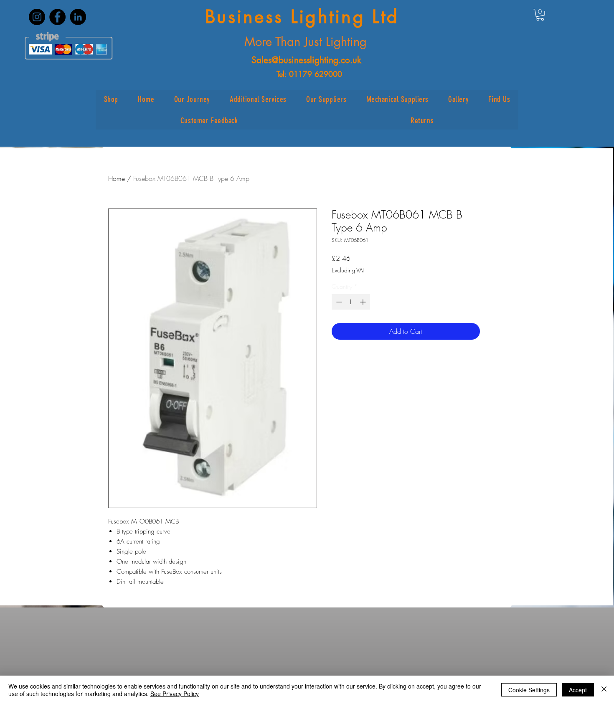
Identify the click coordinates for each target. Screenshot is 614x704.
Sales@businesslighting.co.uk (306, 60)
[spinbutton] (350, 302)
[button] (111, 99)
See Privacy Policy (174, 693)
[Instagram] (37, 17)
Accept (578, 690)
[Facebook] (57, 17)
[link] (540, 15)
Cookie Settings (529, 690)
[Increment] (363, 302)
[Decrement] (338, 302)
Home (116, 178)
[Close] (604, 689)
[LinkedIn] (78, 17)
